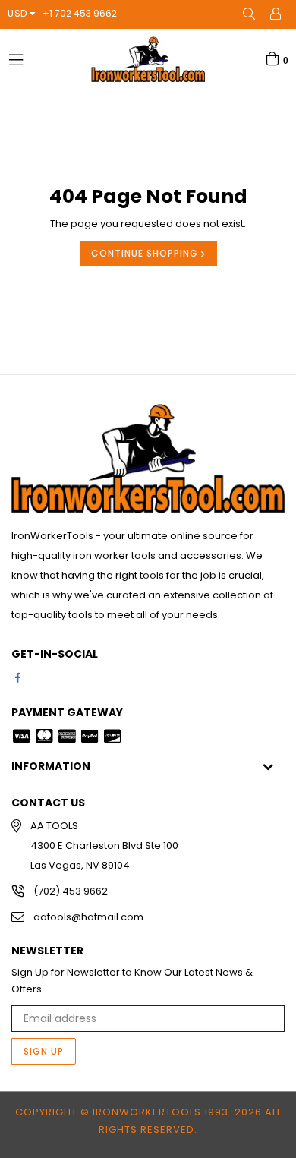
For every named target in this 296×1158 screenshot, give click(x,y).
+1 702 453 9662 (80, 13)
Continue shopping (146, 253)
